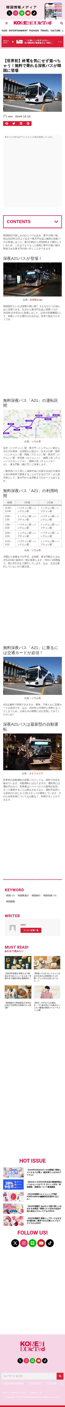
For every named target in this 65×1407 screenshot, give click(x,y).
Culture (55, 30)
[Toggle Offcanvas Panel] (6, 23)
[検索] (60, 1376)
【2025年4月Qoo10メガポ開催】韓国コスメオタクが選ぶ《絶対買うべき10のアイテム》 (44, 1172)
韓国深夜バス (50, 895)
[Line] (21, 13)
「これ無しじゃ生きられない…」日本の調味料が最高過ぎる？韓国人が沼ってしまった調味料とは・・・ (39, 42)
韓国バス (10, 895)
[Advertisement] (32, 173)
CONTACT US (36, 1393)
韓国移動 (10, 901)
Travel (44, 30)
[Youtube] (28, 13)
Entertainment (18, 30)
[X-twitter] (15, 1243)
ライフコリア (36, 773)
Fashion (34, 30)
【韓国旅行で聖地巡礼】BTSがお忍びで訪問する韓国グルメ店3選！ (18, 1005)
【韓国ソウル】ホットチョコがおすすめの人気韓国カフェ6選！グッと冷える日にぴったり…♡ (47, 977)
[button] (61, 23)
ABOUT (5, 1393)
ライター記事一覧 (30, 930)
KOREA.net (36, 299)
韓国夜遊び (23, 895)
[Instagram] (15, 13)
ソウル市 (36, 441)
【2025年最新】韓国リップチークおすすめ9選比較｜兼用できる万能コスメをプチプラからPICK (44, 1220)
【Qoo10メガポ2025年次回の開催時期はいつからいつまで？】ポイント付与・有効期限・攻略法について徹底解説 (44, 1184)
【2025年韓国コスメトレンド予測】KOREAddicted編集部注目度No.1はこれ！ (43, 1196)
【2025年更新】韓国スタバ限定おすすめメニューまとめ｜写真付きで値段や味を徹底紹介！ (18, 975)
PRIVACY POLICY (19, 1393)
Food (4, 30)
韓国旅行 (36, 895)
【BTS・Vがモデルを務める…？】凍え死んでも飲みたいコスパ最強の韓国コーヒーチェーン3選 (47, 1006)
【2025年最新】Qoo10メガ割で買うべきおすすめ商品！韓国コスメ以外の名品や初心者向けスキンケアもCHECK (44, 1208)
